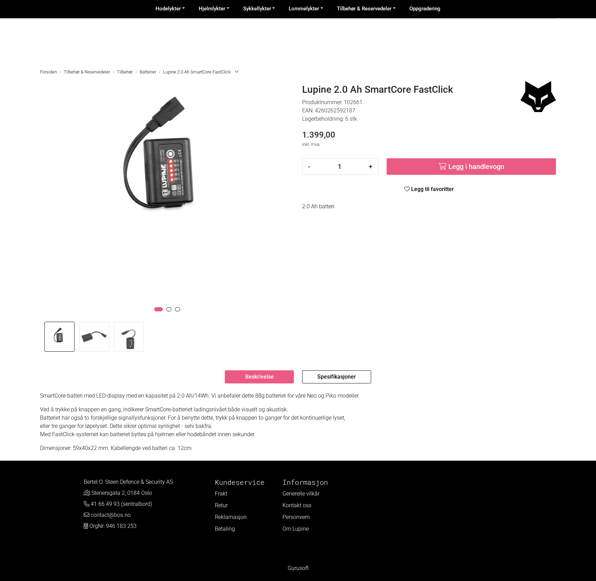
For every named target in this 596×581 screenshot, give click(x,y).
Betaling (225, 528)
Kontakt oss (296, 505)
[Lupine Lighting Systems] (538, 96)
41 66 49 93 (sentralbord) (121, 504)
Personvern (296, 517)
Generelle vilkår (300, 493)
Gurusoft (298, 568)
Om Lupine (295, 528)
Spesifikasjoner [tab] (336, 376)
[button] (158, 309)
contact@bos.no (111, 515)
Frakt (221, 493)
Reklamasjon (231, 517)
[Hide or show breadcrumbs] (236, 72)
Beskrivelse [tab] (259, 376)
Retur (221, 505)
